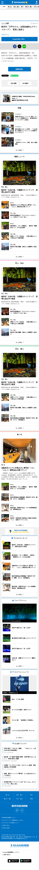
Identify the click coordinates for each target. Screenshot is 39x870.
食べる (10, 6)
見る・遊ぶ (16, 6)
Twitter (22, 810)
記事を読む (19, 69)
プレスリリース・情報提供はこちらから (13, 820)
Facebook (17, 810)
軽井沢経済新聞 (18, 2)
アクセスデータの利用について (11, 822)
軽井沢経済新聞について (9, 817)
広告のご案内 (6, 828)
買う (22, 6)
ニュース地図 (5, 23)
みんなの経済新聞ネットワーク (19, 845)
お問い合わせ (6, 825)
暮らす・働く (28, 6)
